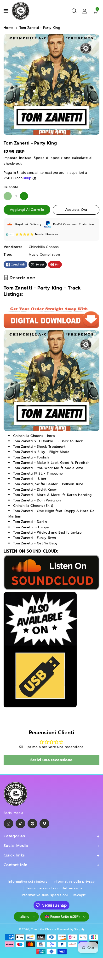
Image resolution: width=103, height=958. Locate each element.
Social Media (16, 846)
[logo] (16, 794)
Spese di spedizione (52, 157)
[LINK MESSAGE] (40, 649)
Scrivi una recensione (51, 760)
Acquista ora (76, 209)
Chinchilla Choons (43, 929)
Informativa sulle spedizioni (45, 895)
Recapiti (79, 895)
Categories (14, 836)
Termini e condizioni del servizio (54, 888)
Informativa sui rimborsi (28, 881)
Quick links (14, 855)
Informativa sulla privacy (74, 881)
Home (8, 27)
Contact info (16, 865)
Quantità (11, 187)
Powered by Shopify (71, 929)
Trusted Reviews (46, 234)
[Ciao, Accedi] (84, 11)
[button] (6, 11)
